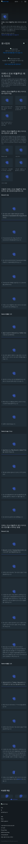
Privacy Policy (4, 830)
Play (2, 807)
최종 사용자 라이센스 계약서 (7, 837)
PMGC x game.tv (4, 821)
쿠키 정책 (3, 827)
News (2, 818)
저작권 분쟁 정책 (4, 834)
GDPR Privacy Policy (5, 832)
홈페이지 (19, 779)
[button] (11, 799)
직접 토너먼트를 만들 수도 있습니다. (10, 34)
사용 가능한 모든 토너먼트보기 (12, 64)
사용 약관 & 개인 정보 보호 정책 (7, 825)
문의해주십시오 (4, 812)
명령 (2, 816)
